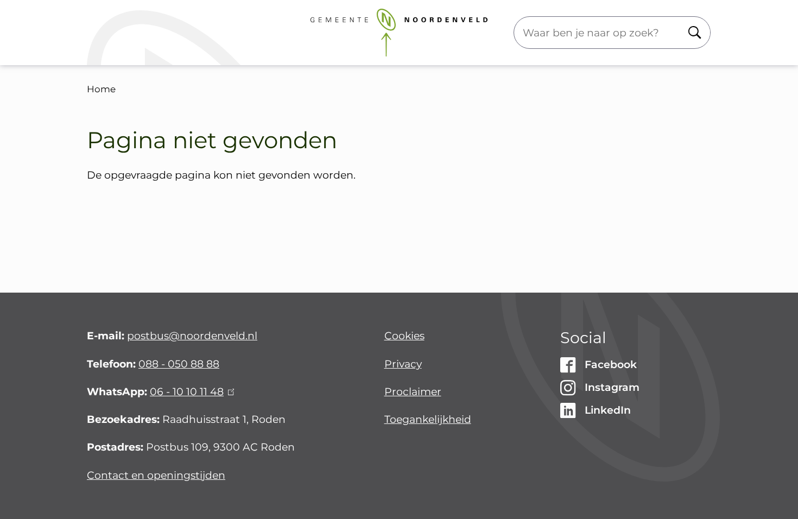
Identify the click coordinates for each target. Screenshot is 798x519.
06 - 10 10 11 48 (190, 391)
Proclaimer (412, 391)
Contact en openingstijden (156, 475)
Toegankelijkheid (427, 419)
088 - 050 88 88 (178, 364)
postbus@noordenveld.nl (192, 336)
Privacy (403, 364)
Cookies (404, 336)
